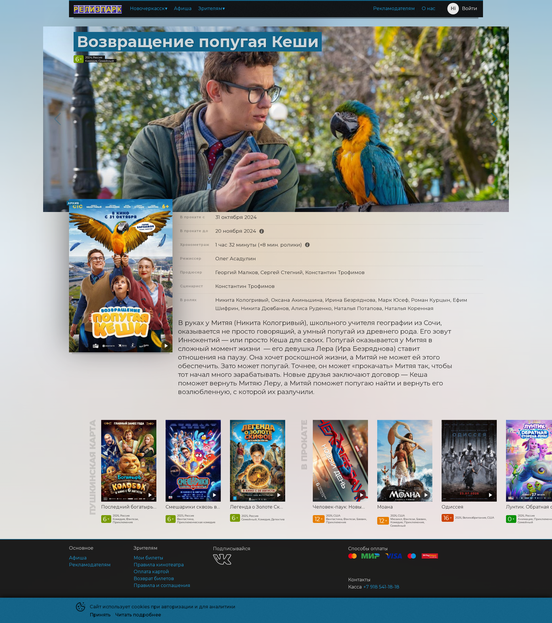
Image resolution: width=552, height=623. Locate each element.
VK (222, 559)
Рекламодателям (394, 8)
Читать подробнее (138, 615)
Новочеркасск (147, 8)
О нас (428, 8)
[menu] (282, 8)
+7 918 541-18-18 (381, 587)
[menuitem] (148, 8)
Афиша (182, 8)
